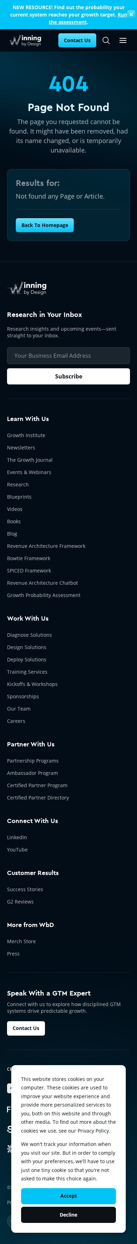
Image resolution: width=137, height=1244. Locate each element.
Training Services (27, 671)
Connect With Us (32, 820)
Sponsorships (23, 696)
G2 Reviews (20, 901)
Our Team (19, 708)
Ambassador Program (32, 773)
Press (13, 953)
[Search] (106, 40)
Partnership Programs (33, 760)
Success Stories (25, 889)
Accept (68, 1195)
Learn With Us (28, 418)
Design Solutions (26, 647)
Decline (68, 1214)
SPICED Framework (29, 570)
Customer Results (33, 872)
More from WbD (30, 924)
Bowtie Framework (28, 558)
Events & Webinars (29, 472)
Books (14, 521)
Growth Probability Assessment (43, 595)
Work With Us (27, 618)
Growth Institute (26, 435)
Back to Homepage (44, 225)
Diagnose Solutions (29, 634)
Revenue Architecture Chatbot (42, 582)
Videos (14, 509)
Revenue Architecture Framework (46, 546)
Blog (12, 533)
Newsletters (21, 447)
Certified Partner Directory (38, 797)
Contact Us (77, 40)
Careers (16, 721)
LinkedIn (17, 837)
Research (18, 484)
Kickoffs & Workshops (32, 684)
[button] (123, 40)
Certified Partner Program (37, 785)
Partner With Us (30, 744)
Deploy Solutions (26, 659)
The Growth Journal (30, 459)
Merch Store (21, 941)
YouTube (17, 849)
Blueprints (19, 496)
